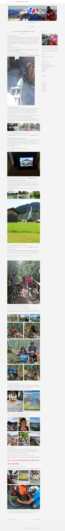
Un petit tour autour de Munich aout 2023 (48, 65)
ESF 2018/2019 (44, 88)
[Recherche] (57, 1)
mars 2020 (43, 71)
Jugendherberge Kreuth (18, 413)
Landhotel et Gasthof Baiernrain (12, 457)
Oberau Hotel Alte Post (15, 148)
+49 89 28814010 (36, 55)
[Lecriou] (32, 13)
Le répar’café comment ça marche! (22, 1)
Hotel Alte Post (9, 178)
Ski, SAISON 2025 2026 (36, 519)
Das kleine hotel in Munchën (19, 53)
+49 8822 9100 (34, 178)
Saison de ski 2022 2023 (12, 519)
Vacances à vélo (10, 1)
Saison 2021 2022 (44, 69)
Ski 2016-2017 (32, 26)
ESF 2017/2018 (44, 90)
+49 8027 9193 (37, 457)
